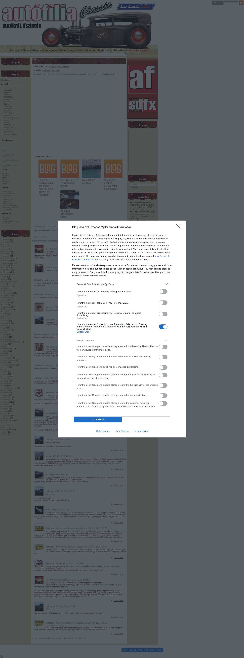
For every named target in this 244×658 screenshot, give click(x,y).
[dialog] (122, 329)
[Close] (179, 227)
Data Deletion (103, 431)
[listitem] (122, 284)
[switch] (163, 291)
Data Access (122, 431)
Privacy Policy (141, 431)
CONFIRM (98, 419)
